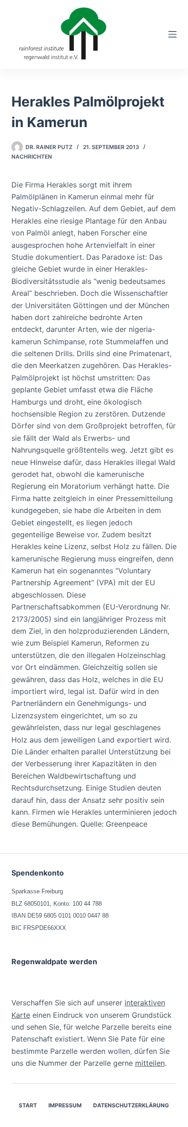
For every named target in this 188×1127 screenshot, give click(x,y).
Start (28, 1105)
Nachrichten (31, 156)
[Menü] (172, 34)
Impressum (65, 1105)
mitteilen (150, 1063)
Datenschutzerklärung (131, 1105)
